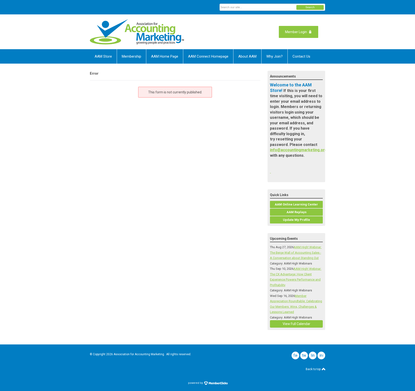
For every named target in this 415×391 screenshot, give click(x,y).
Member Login (296, 32)
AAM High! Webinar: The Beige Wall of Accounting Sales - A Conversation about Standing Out (296, 252)
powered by (196, 383)
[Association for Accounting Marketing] (137, 31)
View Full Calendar (296, 324)
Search (310, 7)
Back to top (313, 369)
